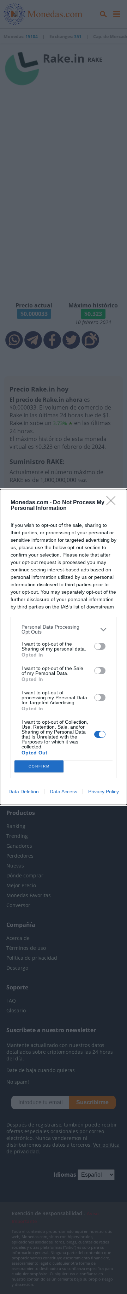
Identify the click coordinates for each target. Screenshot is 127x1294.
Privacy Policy (103, 791)
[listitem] (63, 629)
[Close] (113, 503)
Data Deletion (23, 791)
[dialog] (63, 647)
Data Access (63, 791)
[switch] (99, 646)
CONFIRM (39, 766)
